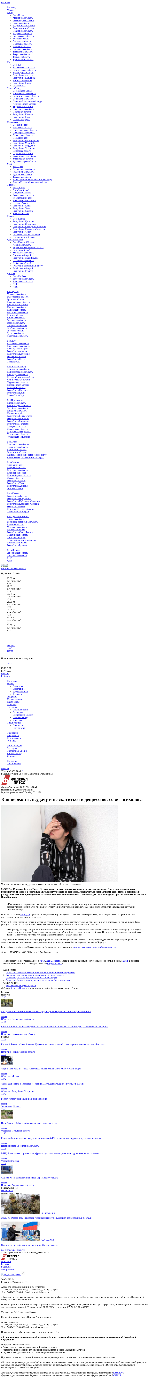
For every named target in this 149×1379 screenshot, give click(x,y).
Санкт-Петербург (21, 119)
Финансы (17, 694)
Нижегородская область (25, 130)
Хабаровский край (22, 263)
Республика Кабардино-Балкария (29, 226)
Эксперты (12, 707)
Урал (9, 164)
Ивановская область (23, 31)
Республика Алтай (22, 205)
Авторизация (7, 1269)
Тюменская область (22, 177)
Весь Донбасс (19, 276)
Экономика (18, 686)
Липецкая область (22, 41)
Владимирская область (24, 25)
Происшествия (14, 699)
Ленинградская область (24, 104)
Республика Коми (21, 117)
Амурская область (22, 245)
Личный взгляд (20, 717)
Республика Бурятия (23, 271)
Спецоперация (48, 1213)
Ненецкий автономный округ (27, 101)
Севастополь (19, 85)
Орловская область (22, 44)
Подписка (18, 725)
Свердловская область (24, 169)
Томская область (21, 213)
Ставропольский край (24, 237)
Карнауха (25, 914)
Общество (12, 696)
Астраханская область (24, 67)
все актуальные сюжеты (13, 1250)
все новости (7, 1190)
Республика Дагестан (23, 221)
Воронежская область (23, 28)
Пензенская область (22, 135)
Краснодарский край (23, 72)
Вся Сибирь (19, 187)
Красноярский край (22, 198)
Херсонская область (23, 281)
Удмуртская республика (24, 156)
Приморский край (22, 255)
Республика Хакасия (23, 211)
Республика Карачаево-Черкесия (29, 229)
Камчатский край (21, 250)
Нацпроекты (13, 702)
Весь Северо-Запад (22, 91)
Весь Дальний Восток (23, 242)
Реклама (11, 645)
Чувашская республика (24, 161)
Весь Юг (17, 65)
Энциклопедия (20, 709)
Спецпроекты (14, 722)
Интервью (18, 720)
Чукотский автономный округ (28, 265)
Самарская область (22, 151)
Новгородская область (24, 109)
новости (5, 673)
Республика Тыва (21, 208)
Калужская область (22, 33)
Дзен (125, 961)
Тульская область (21, 57)
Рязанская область (22, 46)
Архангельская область (24, 93)
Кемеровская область (23, 195)
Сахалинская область (23, 260)
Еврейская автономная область (28, 247)
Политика (12, 681)
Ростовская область (22, 80)
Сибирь (11, 185)
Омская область (20, 203)
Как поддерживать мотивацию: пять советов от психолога (35, 975)
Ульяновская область (23, 158)
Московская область (23, 18)
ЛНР (15, 284)
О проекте (6, 1261)
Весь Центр (18, 15)
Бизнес (10, 683)
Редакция (5, 1266)
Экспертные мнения (23, 715)
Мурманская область (23, 106)
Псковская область (22, 111)
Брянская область (21, 23)
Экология (11, 704)
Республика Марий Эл (24, 143)
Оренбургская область (24, 132)
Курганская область (22, 174)
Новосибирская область (24, 200)
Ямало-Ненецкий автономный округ (31, 182)
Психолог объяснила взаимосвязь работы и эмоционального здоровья (40, 972)
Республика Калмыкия (24, 78)
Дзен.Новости (53, 961)
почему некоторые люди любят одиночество (95, 947)
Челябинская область (23, 172)
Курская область (21, 38)
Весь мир (11, 7)
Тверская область (21, 54)
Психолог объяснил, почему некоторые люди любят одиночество (38, 980)
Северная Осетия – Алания (26, 234)
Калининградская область (26, 96)
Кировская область (22, 127)
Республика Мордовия (24, 145)
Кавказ (10, 216)
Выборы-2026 (47, 1240)
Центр (10, 12)
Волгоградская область (24, 70)
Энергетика (18, 689)
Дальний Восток (15, 239)
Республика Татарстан (24, 148)
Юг (8, 62)
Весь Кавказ (19, 218)
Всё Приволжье (20, 125)
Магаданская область (23, 252)
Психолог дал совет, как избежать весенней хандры (31, 977)
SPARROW (118, 1372)
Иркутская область (22, 192)
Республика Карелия (23, 114)
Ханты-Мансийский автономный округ (32, 179)
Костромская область (23, 36)
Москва (11, 10)
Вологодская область (23, 98)
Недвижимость (20, 691)
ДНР (15, 286)
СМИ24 (117, 1375)
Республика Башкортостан (26, 140)
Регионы (5, 2)
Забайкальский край (23, 268)
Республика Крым (22, 83)
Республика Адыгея (23, 75)
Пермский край (20, 138)
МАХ (42, 961)
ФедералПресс (54, 963)
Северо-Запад (14, 88)
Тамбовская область (23, 51)
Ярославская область (23, 59)
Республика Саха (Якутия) (26, 258)
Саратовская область (23, 153)
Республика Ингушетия (24, 224)
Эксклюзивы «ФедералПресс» (21, 985)
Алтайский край (21, 190)
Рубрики (5, 676)
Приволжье (12, 122)
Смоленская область (23, 49)
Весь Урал (18, 166)
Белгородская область (23, 20)
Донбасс (11, 273)
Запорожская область (23, 279)
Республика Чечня (22, 232)
